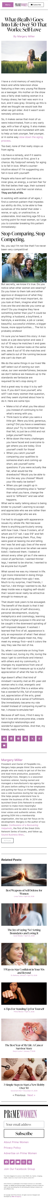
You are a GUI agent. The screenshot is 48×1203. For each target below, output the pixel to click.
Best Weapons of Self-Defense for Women (24, 892)
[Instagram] (23, 1162)
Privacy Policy (12, 1147)
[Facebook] (6, 1162)
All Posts (7, 840)
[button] (4, 738)
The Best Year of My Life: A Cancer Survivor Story (24, 1046)
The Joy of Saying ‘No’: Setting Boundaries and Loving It (24, 931)
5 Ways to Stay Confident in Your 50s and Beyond (24, 971)
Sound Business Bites (12, 834)
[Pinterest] (29, 1162)
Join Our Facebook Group (19, 1169)
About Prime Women (16, 1142)
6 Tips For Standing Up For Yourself (24, 1009)
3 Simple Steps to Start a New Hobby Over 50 (24, 1086)
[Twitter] (12, 1162)
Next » (31, 1095)
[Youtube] (17, 1162)
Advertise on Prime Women (20, 1153)
